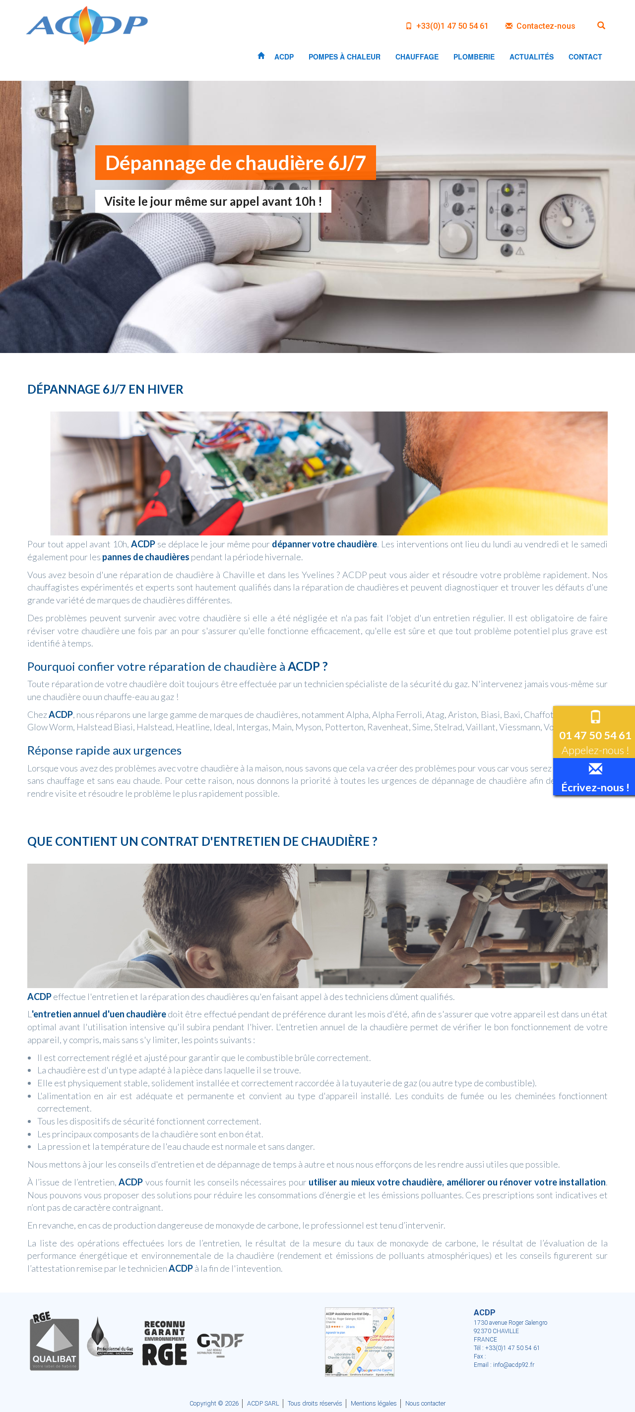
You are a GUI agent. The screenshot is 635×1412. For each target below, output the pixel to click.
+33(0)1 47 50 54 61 (451, 26)
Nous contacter (425, 1403)
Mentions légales (374, 1403)
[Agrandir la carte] (359, 1341)
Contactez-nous (544, 26)
